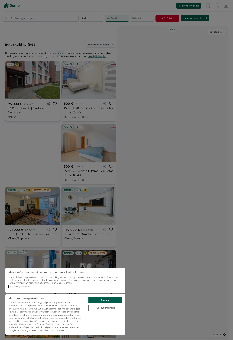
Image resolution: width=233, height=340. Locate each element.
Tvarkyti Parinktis (105, 307)
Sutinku (105, 300)
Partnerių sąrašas (19, 286)
